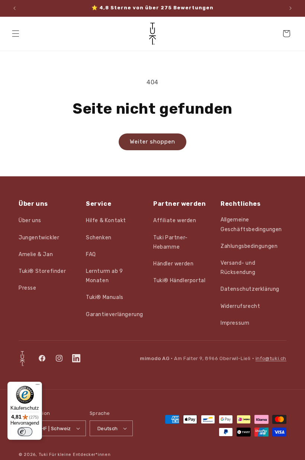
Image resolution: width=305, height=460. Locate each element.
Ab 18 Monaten (76, 324)
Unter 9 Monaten (76, 268)
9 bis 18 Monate (76, 296)
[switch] (24, 431)
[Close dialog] (289, 15)
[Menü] (37, 386)
